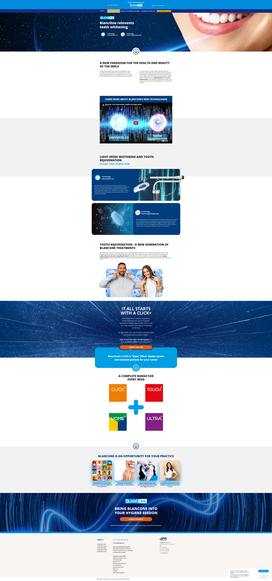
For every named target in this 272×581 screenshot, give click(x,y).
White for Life (116, 561)
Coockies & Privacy (107, 579)
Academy (115, 571)
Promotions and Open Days (119, 563)
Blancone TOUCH (102, 546)
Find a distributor (117, 565)
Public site (115, 569)
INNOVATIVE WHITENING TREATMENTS (130, 11)
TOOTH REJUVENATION (113, 11)
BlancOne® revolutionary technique (122, 548)
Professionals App (117, 559)
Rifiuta (263, 574)
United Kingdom (113, 5)
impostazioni (235, 577)
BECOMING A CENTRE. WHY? (148, 11)
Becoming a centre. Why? (119, 556)
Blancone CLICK (101, 544)
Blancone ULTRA (101, 551)
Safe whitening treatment (119, 552)
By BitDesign (127, 579)
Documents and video (118, 567)
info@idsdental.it (163, 547)
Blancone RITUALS (102, 549)
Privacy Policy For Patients (118, 579)
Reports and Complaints (119, 572)
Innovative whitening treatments (121, 547)
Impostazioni (263, 577)
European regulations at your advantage (123, 550)
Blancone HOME (101, 548)
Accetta (263, 571)
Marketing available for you (119, 558)
